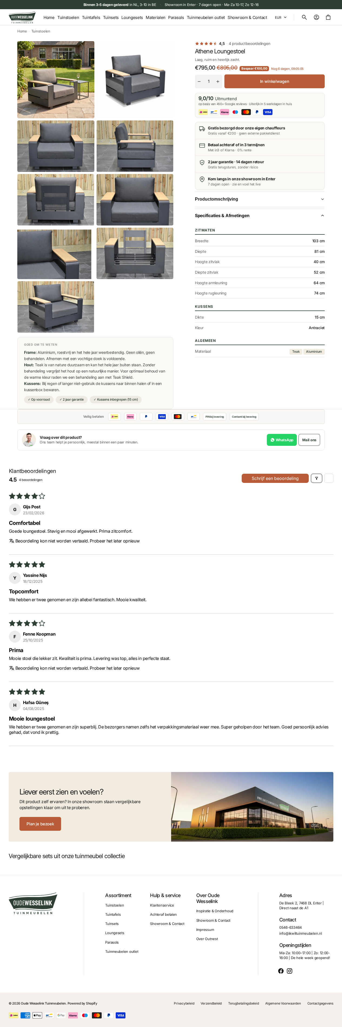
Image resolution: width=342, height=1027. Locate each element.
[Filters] (316, 478)
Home (22, 31)
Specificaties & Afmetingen (222, 215)
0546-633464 (290, 927)
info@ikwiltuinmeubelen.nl (300, 933)
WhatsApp (284, 440)
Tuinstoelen (40, 31)
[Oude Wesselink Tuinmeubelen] (22, 17)
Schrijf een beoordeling (275, 478)
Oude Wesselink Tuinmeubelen (43, 1003)
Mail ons (309, 440)
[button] (304, 17)
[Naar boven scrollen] (335, 1020)
